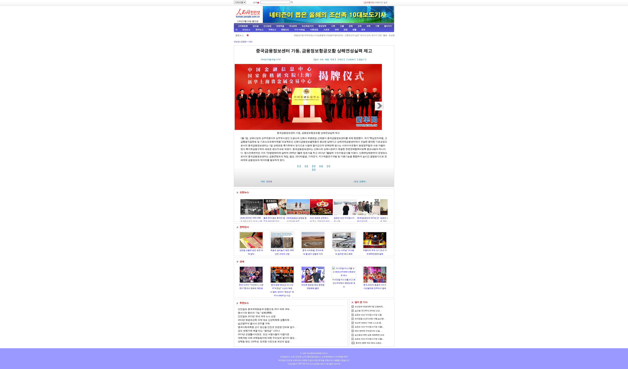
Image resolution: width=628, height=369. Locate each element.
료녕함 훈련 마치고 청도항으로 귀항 (390, 35)
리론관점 (314, 29)
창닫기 (362, 59)
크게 (321, 59)
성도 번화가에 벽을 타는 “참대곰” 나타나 (259, 331)
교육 (360, 26)
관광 (346, 29)
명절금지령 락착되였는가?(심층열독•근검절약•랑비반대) (303, 35)
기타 (250, 42)
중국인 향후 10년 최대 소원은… (369, 343)
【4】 (321, 166)
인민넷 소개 (300, 357)
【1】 (299, 166)
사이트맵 (339, 357)
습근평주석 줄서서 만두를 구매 (254, 323)
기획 (377, 26)
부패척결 (280, 26)
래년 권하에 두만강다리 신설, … (369, 331)
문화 (351, 26)
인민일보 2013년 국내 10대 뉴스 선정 (257, 316)
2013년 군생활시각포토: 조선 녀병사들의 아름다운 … (265, 334)
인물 (342, 26)
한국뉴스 (259, 29)
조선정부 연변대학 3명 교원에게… (370, 307)
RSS (346, 357)
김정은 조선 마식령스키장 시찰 (368, 315)
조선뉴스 (246, 29)
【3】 (314, 166)
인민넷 (269, 181)
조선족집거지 (308, 26)
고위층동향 (243, 26)
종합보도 (285, 29)
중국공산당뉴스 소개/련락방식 (320, 357)
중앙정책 (322, 26)
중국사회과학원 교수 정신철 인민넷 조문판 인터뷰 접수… (267, 327)
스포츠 (326, 29)
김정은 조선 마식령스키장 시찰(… (369, 327)
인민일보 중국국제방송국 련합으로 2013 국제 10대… (265, 309)
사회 (333, 26)
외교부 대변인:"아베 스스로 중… (369, 323)
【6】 (314, 170)
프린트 (351, 59)
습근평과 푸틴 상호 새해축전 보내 (369, 335)
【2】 (307, 166)
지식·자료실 (299, 29)
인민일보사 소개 (287, 357)
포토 (363, 29)
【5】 (329, 166)
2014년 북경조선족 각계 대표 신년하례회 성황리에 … (265, 320)
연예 (336, 29)
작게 (332, 59)
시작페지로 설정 (380, 2)
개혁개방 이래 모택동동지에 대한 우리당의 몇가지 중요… (267, 338)
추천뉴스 (244, 303)
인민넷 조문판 (240, 42)
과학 (368, 26)
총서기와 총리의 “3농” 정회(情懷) (255, 313)
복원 (327, 59)
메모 (341, 59)
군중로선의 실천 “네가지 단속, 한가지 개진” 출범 (351, 35)
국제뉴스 (272, 29)
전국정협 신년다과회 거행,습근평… (370, 319)
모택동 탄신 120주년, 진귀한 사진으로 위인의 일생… (265, 341)
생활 (354, 29)
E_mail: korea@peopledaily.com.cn (314, 353)
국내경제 (293, 26)
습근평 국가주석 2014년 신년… (368, 311)
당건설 (256, 26)
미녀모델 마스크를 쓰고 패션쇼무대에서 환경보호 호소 (343, 283)
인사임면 (267, 26)
